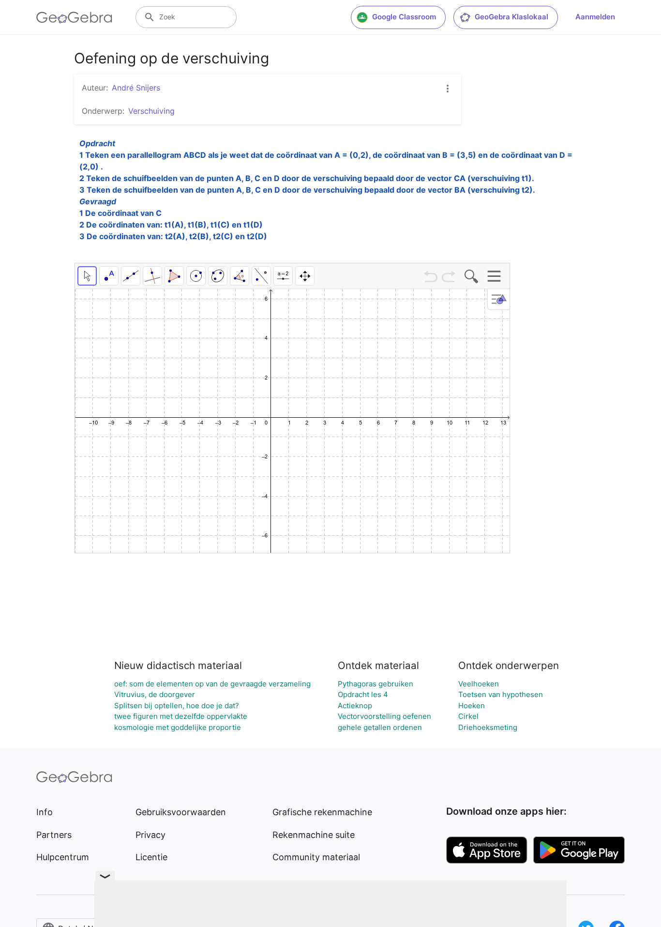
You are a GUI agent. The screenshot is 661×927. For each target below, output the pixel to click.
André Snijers (136, 87)
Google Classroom (404, 16)
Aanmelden (595, 16)
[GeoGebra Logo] (74, 17)
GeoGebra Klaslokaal (511, 16)
